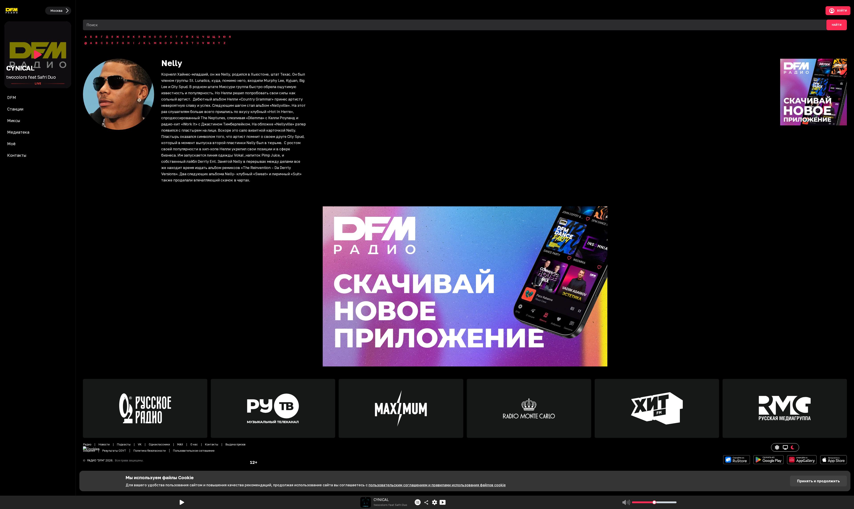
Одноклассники (159, 444)
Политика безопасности (149, 450)
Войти (842, 10)
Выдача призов (235, 444)
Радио (87, 444)
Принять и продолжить (818, 481)
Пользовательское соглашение (193, 450)
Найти (837, 24)
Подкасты (124, 444)
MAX (180, 444)
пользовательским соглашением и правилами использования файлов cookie (437, 485)
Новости (104, 444)
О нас (194, 444)
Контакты (211, 444)
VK (139, 444)
